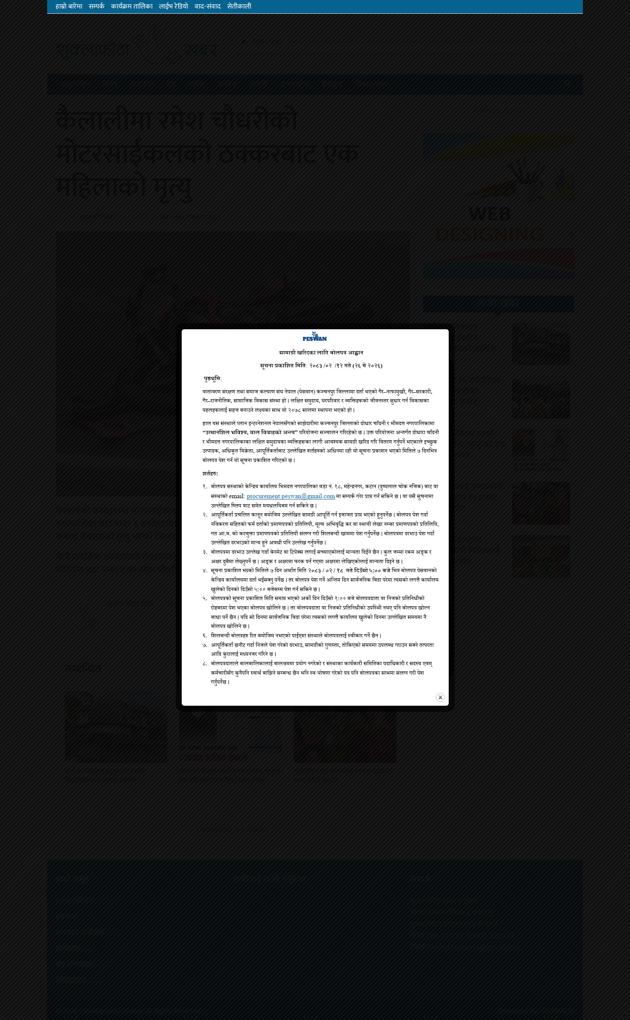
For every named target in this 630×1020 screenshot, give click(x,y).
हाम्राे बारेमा (69, 6)
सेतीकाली (239, 6)
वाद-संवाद (208, 6)
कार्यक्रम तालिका (132, 6)
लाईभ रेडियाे (173, 6)
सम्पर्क (97, 6)
